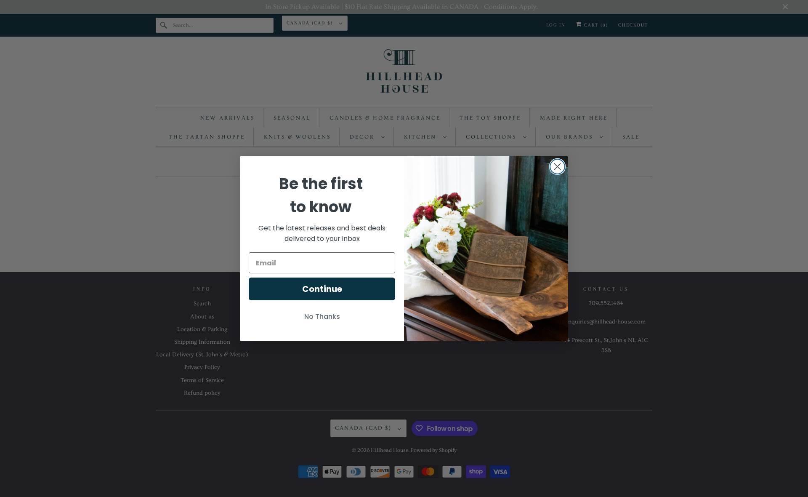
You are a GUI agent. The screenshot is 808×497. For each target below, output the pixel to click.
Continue (322, 289)
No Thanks (322, 316)
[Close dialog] (557, 166)
